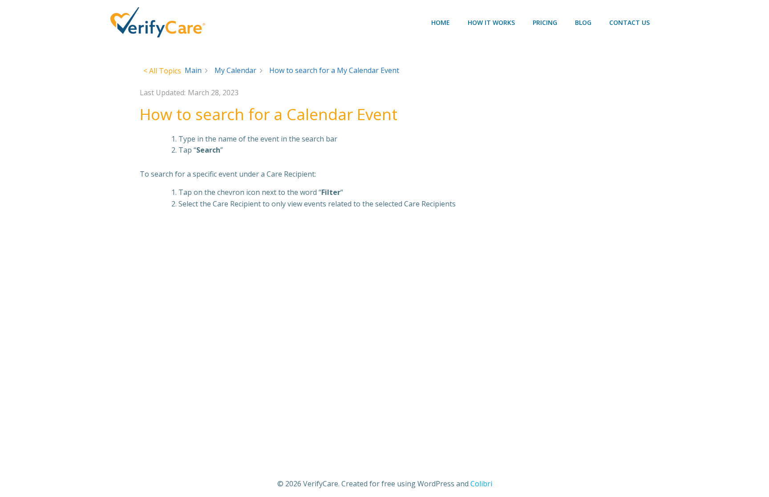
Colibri (481, 484)
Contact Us (629, 22)
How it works (491, 22)
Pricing (545, 22)
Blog (583, 22)
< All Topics (162, 71)
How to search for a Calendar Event (268, 114)
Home (440, 22)
